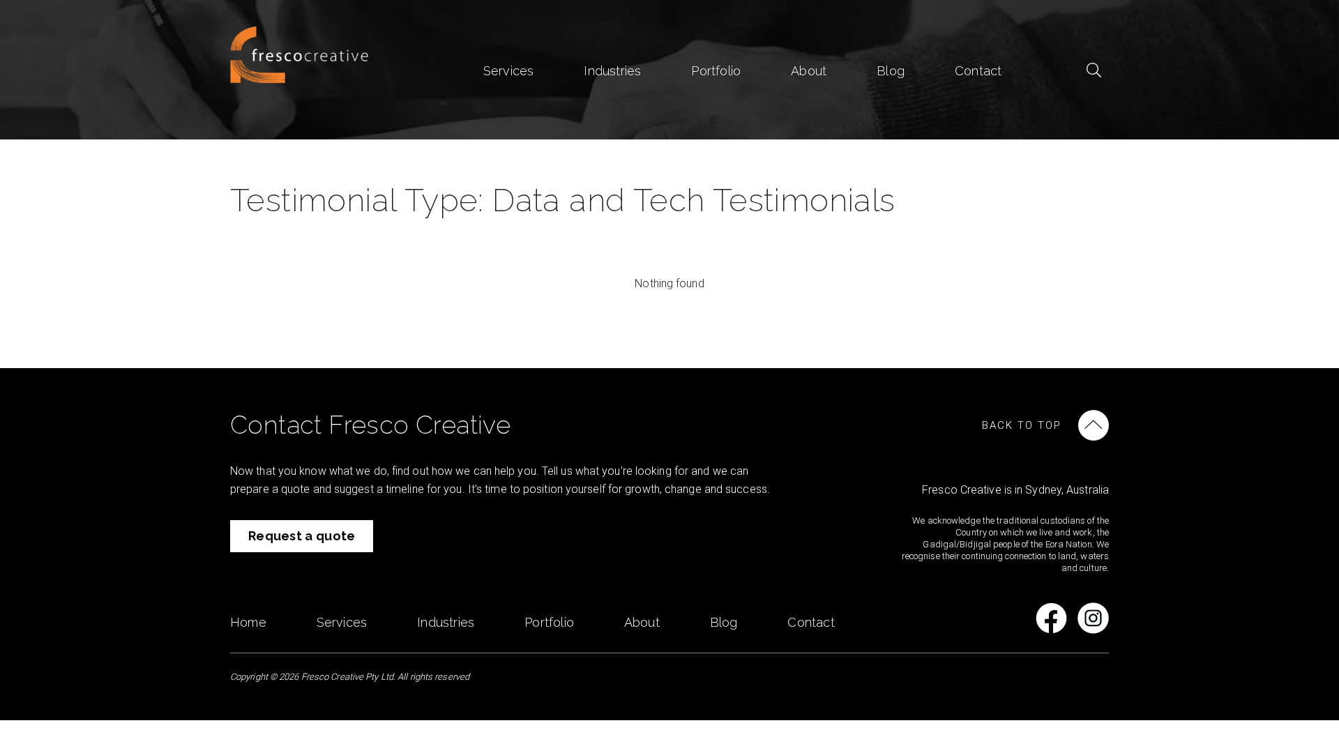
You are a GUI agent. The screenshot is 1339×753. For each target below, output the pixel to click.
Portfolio (716, 70)
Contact (978, 70)
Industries (612, 70)
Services (508, 70)
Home (248, 622)
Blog (891, 70)
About (808, 70)
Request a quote (302, 535)
